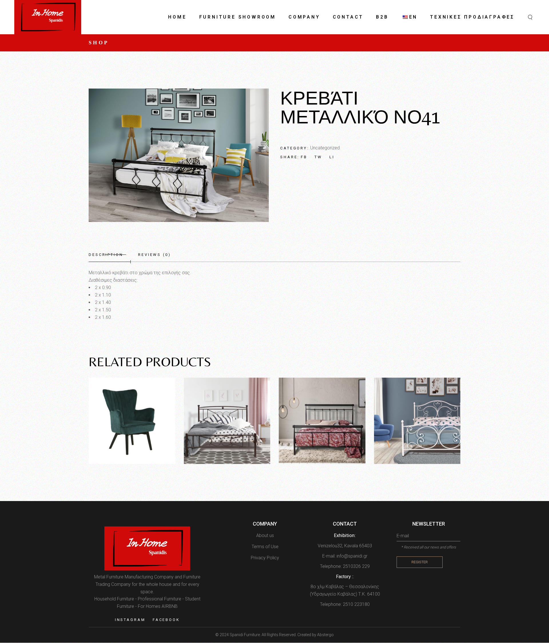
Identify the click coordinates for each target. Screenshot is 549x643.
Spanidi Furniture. (246, 634)
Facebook (166, 620)
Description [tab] (106, 255)
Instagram (130, 620)
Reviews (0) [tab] (154, 255)
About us (265, 535)
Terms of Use (265, 546)
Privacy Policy (265, 557)
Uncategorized (325, 148)
